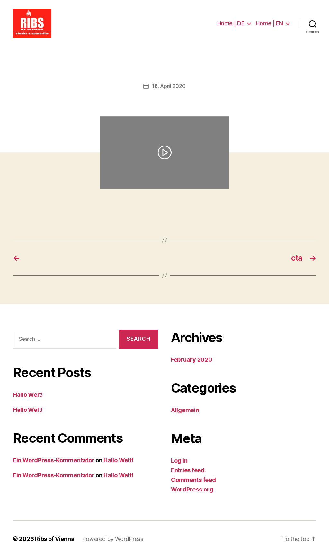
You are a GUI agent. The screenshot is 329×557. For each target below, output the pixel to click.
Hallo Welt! (28, 394)
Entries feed (188, 470)
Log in (179, 460)
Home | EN (269, 23)
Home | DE (231, 23)
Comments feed (193, 479)
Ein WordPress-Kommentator (53, 460)
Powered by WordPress (112, 538)
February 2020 (191, 359)
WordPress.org (192, 489)
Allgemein (185, 410)
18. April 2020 (168, 86)
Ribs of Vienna (54, 538)
